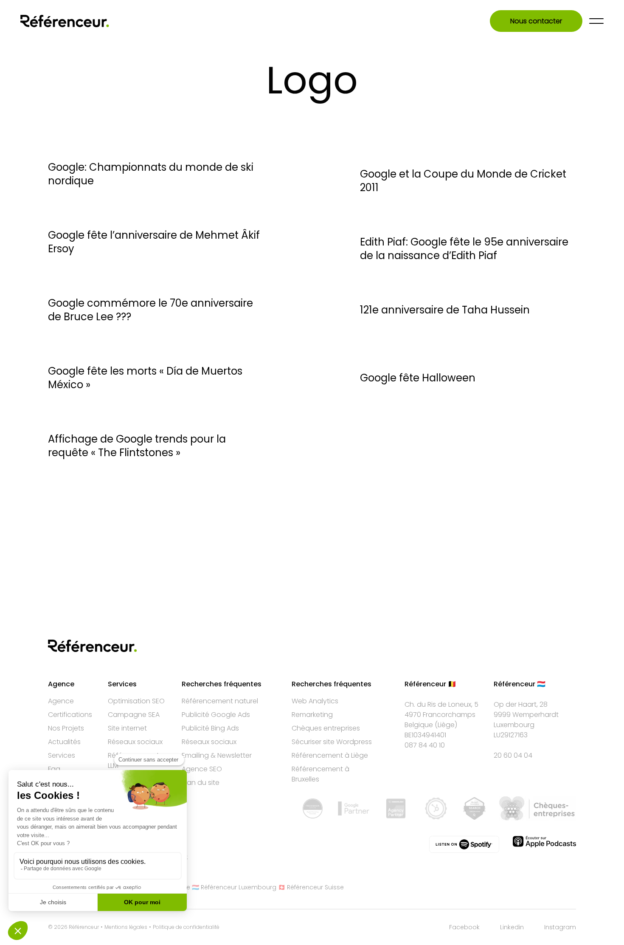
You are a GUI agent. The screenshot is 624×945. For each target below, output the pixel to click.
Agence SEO (202, 769)
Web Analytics (315, 701)
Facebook (464, 927)
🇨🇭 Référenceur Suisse (311, 887)
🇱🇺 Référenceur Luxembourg (234, 887)
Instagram (560, 927)
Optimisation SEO (136, 701)
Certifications (70, 714)
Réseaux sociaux (135, 742)
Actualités (64, 742)
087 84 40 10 (425, 745)
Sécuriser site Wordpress (332, 742)
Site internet (127, 728)
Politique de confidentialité (186, 927)
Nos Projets (66, 728)
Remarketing (312, 714)
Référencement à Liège (330, 755)
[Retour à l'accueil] (64, 21)
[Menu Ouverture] (596, 21)
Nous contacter (536, 21)
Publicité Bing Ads (210, 728)
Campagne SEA (134, 714)
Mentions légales (125, 927)
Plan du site (200, 782)
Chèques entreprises (326, 728)
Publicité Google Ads (216, 714)
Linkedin (512, 927)
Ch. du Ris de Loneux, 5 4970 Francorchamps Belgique (441, 715)
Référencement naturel (220, 701)
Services (61, 755)
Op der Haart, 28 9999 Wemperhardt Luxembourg (526, 715)
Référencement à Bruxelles (320, 774)
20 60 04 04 (513, 755)
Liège (446, 725)
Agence (61, 701)
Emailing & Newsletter (217, 755)
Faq (54, 769)
